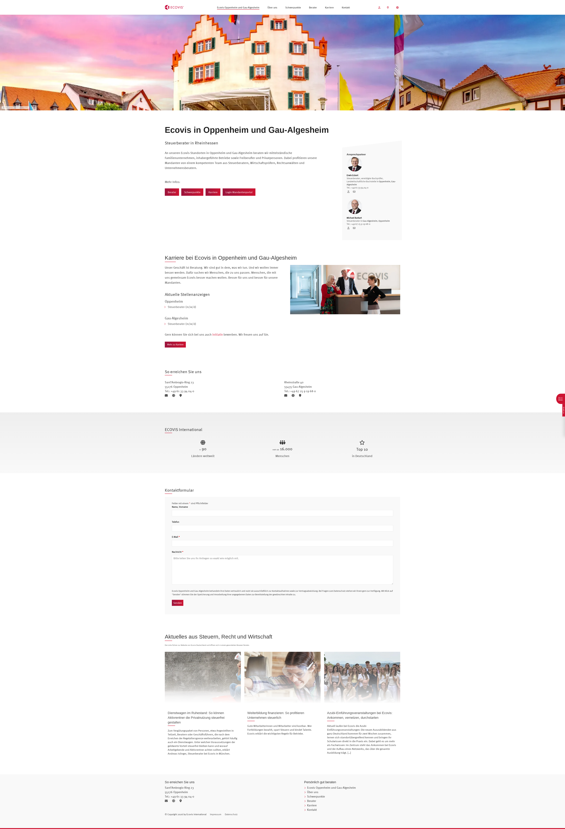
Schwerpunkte (293, 7)
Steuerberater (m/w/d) (182, 307)
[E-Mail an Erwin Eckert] (355, 191)
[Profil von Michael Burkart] (349, 228)
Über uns (272, 7)
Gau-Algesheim (370, 221)
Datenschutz (231, 814)
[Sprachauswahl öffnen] (397, 7)
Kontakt (346, 7)
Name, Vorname (180, 506)
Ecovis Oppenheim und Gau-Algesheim (238, 7)
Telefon (175, 521)
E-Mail (176, 536)
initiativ (217, 334)
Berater (313, 7)
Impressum (215, 814)
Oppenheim (384, 181)
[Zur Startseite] (174, 7)
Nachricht (177, 552)
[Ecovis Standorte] (388, 7)
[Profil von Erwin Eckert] (349, 191)
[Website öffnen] (174, 395)
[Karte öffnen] (181, 395)
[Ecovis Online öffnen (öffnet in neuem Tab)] (379, 7)
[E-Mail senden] (167, 395)
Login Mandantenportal (239, 192)
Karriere (329, 7)
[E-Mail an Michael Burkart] (355, 228)
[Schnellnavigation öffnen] (560, 399)
